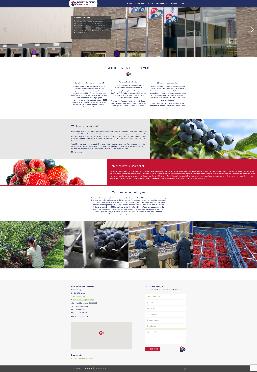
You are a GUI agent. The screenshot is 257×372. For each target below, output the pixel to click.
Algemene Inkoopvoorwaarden (82, 358)
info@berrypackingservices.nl (83, 300)
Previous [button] (5, 29)
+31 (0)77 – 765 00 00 (81, 296)
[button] (101, 333)
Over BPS (139, 3)
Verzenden (153, 349)
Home (129, 3)
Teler (150, 3)
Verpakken (161, 3)
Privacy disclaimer (101, 368)
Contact (174, 3)
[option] (128, 29)
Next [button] (252, 29)
